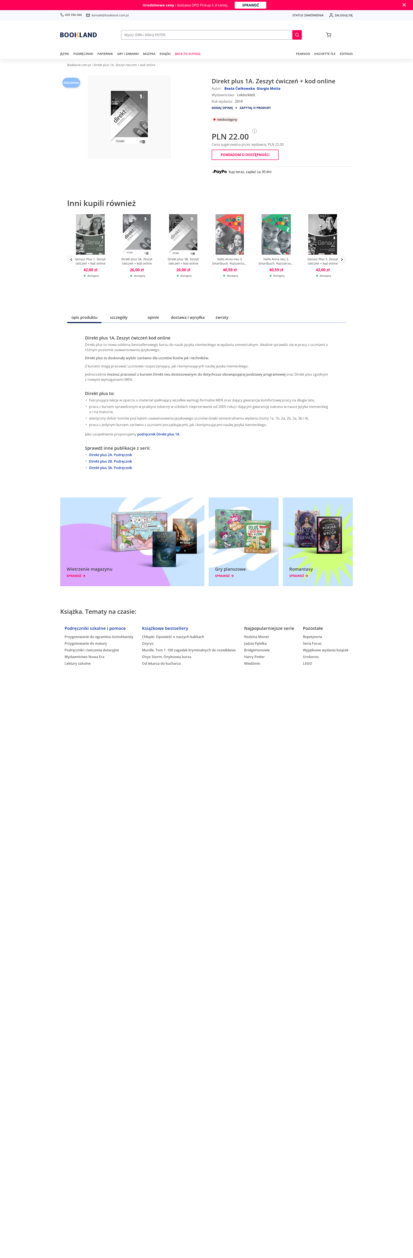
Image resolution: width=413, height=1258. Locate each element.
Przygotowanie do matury (86, 643)
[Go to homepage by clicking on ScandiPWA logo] (78, 35)
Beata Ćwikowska (239, 88)
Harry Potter (254, 656)
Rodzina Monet (256, 636)
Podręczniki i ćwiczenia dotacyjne (92, 650)
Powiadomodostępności (245, 154)
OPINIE (153, 317)
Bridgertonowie (257, 650)
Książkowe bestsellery (165, 628)
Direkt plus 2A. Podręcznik (110, 454)
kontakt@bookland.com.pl (110, 15)
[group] (90, 259)
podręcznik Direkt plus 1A (158, 434)
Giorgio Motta (268, 88)
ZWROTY (222, 317)
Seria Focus (312, 643)
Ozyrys (148, 643)
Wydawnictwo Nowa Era (84, 656)
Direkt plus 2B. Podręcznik (110, 461)
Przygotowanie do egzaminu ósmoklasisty (99, 636)
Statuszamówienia (308, 15)
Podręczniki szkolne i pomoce (95, 628)
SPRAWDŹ (250, 5)
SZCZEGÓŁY (119, 317)
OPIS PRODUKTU (84, 317)
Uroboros (311, 656)
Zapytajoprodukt (255, 108)
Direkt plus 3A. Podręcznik (110, 467)
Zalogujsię (344, 15)
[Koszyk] (328, 34)
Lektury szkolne (78, 663)
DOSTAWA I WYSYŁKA (188, 317)
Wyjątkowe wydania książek (325, 650)
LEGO (307, 663)
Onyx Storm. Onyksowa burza (166, 656)
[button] (297, 35)
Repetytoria (312, 636)
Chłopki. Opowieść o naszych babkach (173, 636)
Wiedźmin (252, 663)
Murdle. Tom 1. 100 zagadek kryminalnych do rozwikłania (189, 650)
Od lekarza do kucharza (161, 663)
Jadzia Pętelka (255, 643)
